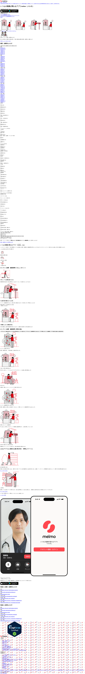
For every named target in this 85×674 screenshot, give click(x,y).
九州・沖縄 (21, 236)
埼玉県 (7, 590)
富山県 (8, 598)
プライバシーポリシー (6, 665)
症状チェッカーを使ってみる (5, 41)
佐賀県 (4, 602)
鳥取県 (1, 600)
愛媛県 (18, 600)
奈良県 (11, 592)
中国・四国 (17, 236)
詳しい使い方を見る (3, 470)
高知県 (20, 600)
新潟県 (6, 598)
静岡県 (4, 594)
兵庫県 (4, 592)
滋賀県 (8, 592)
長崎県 (6, 602)
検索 (4, 171)
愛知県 (1, 594)
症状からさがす (5, 642)
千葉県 (9, 590)
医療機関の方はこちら (4, 13)
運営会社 (4, 667)
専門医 (9, 232)
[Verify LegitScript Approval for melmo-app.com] (14, 636)
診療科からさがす (8, 45)
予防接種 (6, 232)
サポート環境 (4, 644)
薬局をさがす (10, 242)
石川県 (11, 598)
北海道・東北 (9, 236)
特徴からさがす (14, 45)
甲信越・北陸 (13, 236)
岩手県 (6, 596)
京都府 (6, 592)
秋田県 (11, 596)
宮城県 (8, 596)
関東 (1, 236)
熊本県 (8, 602)
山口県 (11, 600)
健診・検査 (2, 232)
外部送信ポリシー (5, 666)
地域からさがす (3, 45)
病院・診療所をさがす (4, 242)
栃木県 (14, 590)
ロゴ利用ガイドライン (6, 668)
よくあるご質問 (3, 495)
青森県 (4, 596)
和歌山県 (13, 592)
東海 (5, 236)
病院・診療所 (2, 2)
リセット (2, 171)
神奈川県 (4, 590)
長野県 (4, 598)
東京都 (1, 590)
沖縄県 (19, 602)
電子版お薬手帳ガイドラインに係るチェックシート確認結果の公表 (14, 650)
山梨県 (1, 598)
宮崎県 (13, 602)
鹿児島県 (16, 602)
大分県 (11, 602)
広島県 (8, 600)
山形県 (13, 596)
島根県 (4, 600)
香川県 (16, 600)
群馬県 (16, 590)
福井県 (13, 598)
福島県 (16, 596)
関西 (3, 236)
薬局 (6, 2)
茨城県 (12, 590)
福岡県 (1, 602)
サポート (4, 643)
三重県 (8, 594)
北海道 (1, 596)
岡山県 (6, 600)
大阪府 (1, 592)
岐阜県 (6, 594)
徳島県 (13, 600)
